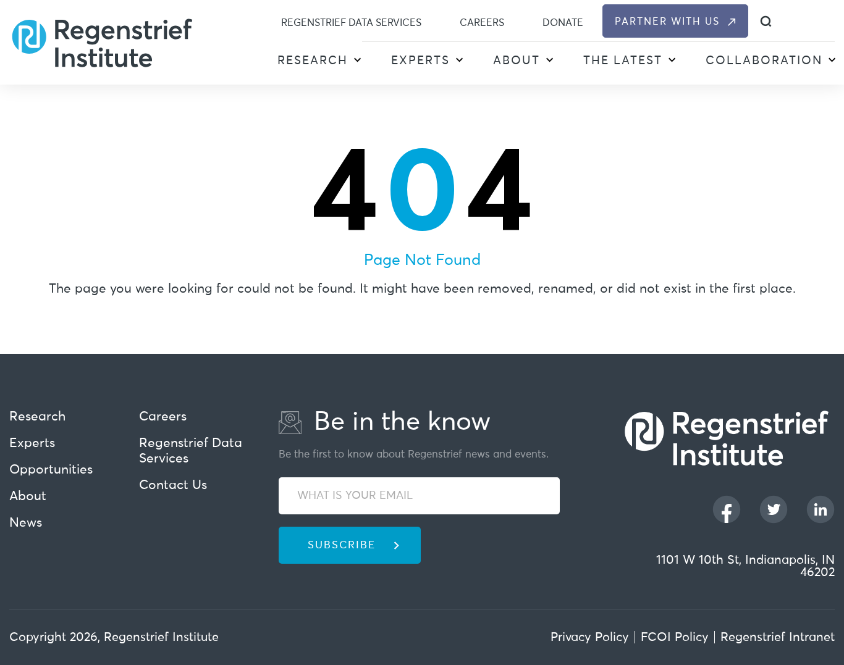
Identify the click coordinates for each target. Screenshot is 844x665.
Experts (420, 61)
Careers (482, 23)
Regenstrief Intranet (777, 637)
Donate (562, 23)
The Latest (622, 61)
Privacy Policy (590, 637)
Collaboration (764, 61)
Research (312, 61)
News (25, 523)
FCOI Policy (675, 637)
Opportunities (51, 470)
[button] (356, 62)
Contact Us (173, 485)
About (516, 61)
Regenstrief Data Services (351, 23)
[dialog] (766, 21)
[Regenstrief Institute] (102, 42)
